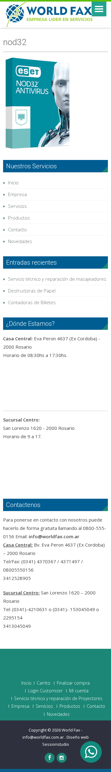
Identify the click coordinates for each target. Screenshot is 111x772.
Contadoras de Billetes (32, 302)
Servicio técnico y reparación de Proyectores (58, 698)
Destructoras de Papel (32, 290)
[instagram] (62, 758)
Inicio (13, 182)
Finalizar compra (73, 683)
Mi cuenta (78, 690)
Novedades (20, 241)
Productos (19, 218)
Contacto (17, 229)
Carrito (43, 683)
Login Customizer (45, 690)
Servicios (17, 206)
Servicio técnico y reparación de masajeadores (57, 279)
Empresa (17, 194)
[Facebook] (50, 758)
